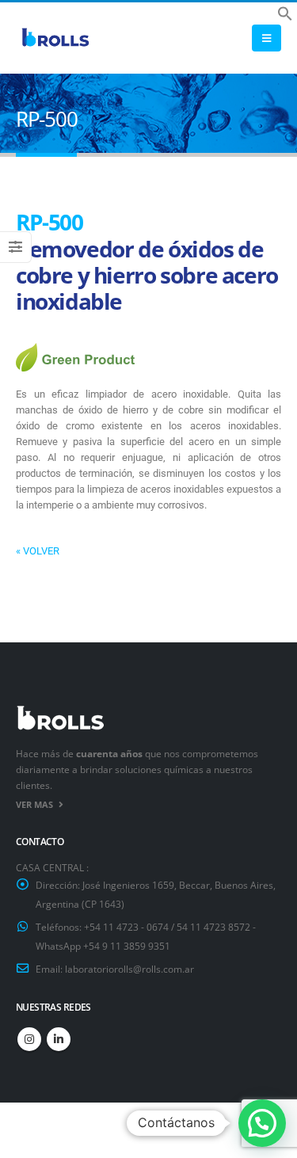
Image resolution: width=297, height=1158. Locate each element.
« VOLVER (37, 551)
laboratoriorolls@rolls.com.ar (129, 968)
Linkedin (58, 1039)
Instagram (29, 1039)
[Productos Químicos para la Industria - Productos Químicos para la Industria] (55, 38)
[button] (285, 12)
